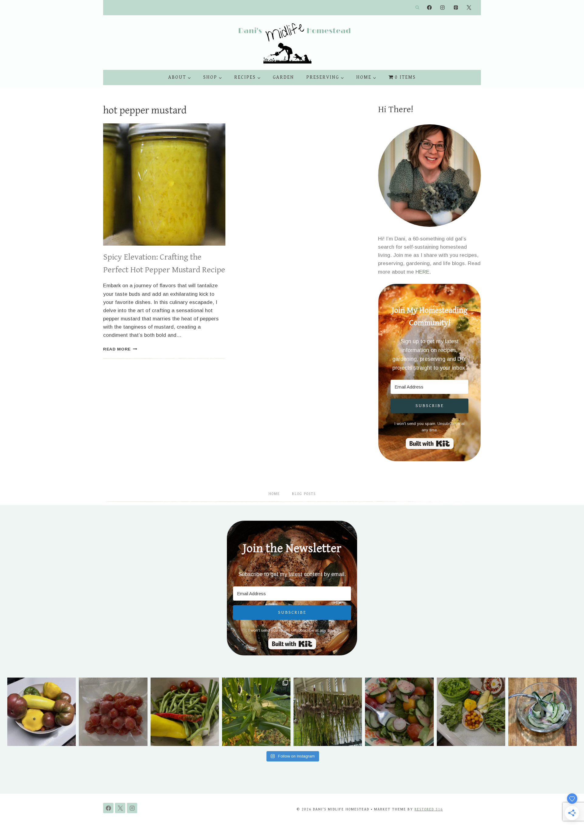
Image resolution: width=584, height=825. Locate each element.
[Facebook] (429, 7)
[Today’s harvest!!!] (471, 712)
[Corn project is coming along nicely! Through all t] (256, 712)
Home (274, 494)
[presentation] (164, 184)
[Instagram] (442, 7)
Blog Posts (304, 494)
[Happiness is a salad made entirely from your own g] (399, 712)
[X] (469, 7)
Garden (283, 77)
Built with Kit (430, 443)
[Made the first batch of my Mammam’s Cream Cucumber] (542, 712)
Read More (120, 349)
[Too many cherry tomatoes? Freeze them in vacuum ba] (113, 712)
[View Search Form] (417, 7)
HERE (422, 272)
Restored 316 (429, 809)
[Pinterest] (456, 7)
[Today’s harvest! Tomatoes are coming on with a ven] (41, 712)
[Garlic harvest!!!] (328, 712)
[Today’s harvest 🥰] (185, 712)
